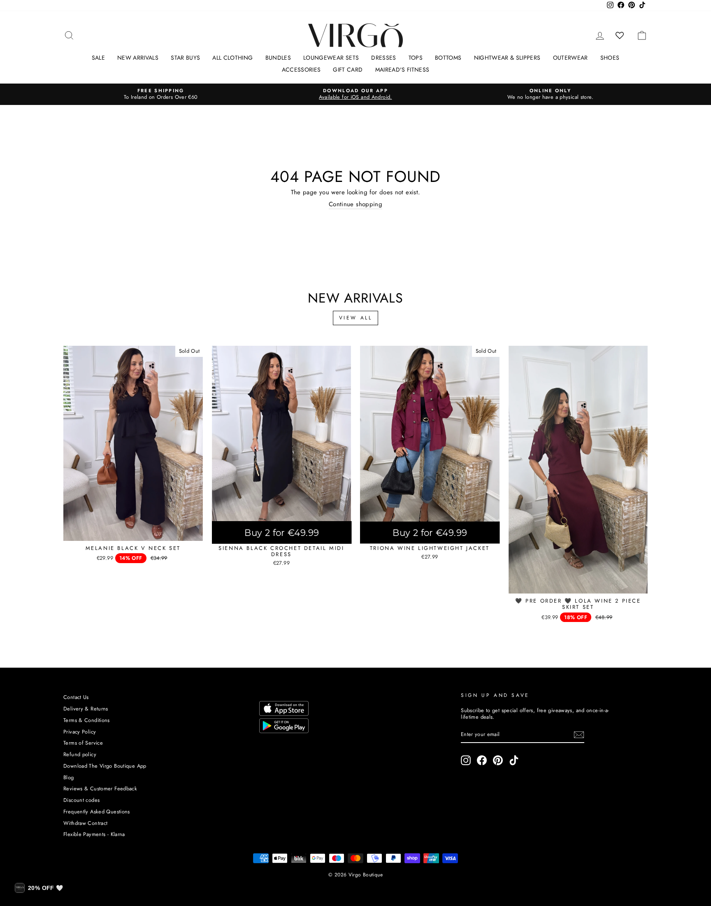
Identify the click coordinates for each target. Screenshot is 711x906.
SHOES (610, 58)
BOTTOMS (448, 58)
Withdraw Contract (85, 823)
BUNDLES (278, 58)
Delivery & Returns (85, 709)
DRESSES (383, 58)
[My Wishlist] (620, 35)
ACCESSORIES (301, 69)
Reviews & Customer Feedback (100, 788)
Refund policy (79, 754)
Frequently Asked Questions (96, 811)
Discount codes (81, 800)
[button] (39, 888)
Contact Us (76, 697)
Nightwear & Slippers (507, 58)
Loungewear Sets (331, 58)
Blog (68, 777)
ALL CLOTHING (232, 58)
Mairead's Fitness (402, 69)
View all (355, 317)
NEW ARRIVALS (137, 58)
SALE (98, 58)
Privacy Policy (79, 732)
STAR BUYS (185, 58)
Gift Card (347, 69)
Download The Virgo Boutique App (104, 766)
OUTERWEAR (570, 58)
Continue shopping (355, 204)
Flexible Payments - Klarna (94, 834)
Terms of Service (83, 743)
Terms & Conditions (86, 720)
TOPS (416, 58)
